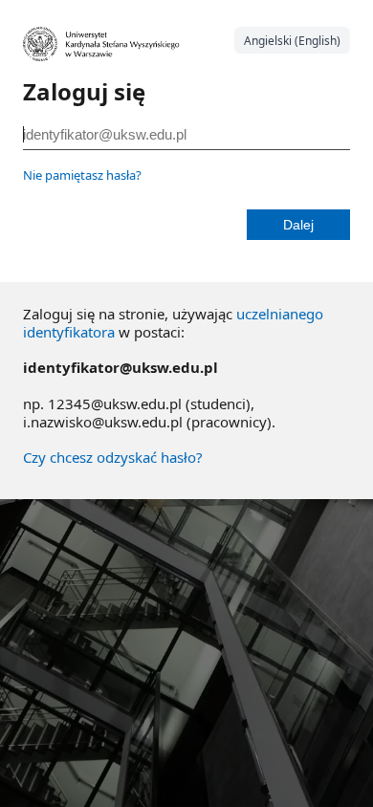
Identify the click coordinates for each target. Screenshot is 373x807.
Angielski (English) (292, 41)
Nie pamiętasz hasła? (82, 175)
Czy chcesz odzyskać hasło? (113, 457)
